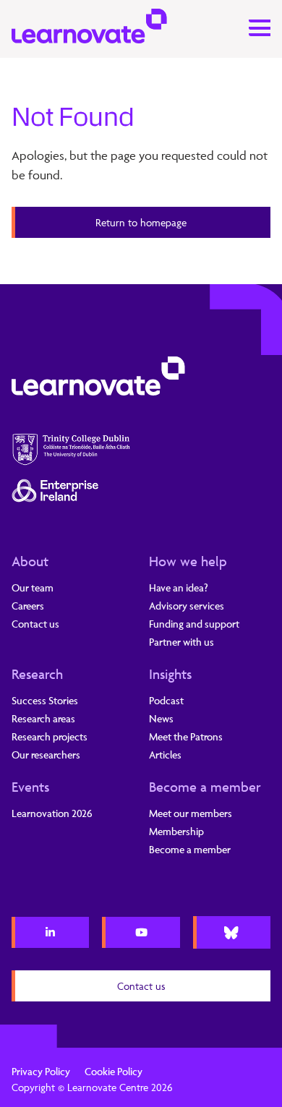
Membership (176, 831)
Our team (33, 587)
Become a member (205, 786)
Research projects (49, 736)
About (30, 561)
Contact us (35, 623)
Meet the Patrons (186, 736)
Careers (28, 605)
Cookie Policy (113, 1071)
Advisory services (186, 605)
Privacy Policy (41, 1071)
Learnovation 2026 (52, 813)
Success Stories (45, 700)
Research (37, 674)
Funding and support (194, 623)
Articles (165, 754)
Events (30, 786)
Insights (170, 674)
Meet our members (190, 813)
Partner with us (181, 642)
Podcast (166, 700)
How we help (188, 561)
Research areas (43, 718)
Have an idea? (178, 587)
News (161, 718)
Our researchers (46, 754)
